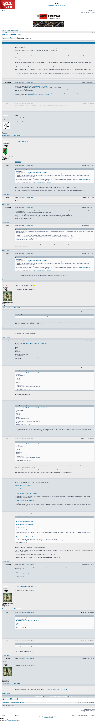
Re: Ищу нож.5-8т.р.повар (28, 82)
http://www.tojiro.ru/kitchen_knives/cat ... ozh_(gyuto (26, 569)
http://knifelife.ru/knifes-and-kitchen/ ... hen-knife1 (36, 86)
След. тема (92, 40)
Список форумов (5, 32)
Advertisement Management (10, 720)
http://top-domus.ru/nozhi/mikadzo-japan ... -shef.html (56, 689)
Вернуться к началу (6, 79)
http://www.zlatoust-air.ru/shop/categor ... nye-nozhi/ (26, 493)
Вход (4, 10)
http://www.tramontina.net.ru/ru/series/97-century (38, 94)
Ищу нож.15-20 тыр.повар (11, 34)
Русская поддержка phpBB (48, 717)
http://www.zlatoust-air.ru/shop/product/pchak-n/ (25, 500)
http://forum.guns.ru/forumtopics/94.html (23, 485)
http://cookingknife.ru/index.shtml (22, 141)
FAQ (90, 10)
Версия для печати (6, 40)
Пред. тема (88, 40)
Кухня (11, 32)
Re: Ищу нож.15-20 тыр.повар (28, 513)
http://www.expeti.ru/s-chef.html (22, 573)
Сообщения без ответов (6, 30)
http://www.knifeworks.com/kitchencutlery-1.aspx (36, 343)
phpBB (44, 716)
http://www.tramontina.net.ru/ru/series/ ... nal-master (39, 95)
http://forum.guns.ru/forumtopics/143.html (24, 488)
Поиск (93, 10)
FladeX (20, 720)
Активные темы (15, 30)
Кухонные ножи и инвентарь (18, 32)
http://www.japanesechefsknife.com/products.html (26, 586)
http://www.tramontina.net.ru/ (82, 93)
